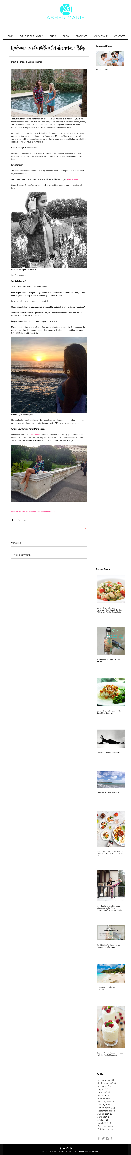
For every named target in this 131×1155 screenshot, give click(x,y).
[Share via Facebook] (12, 520)
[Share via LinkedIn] (25, 520)
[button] (31, 36)
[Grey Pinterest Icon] (112, 1138)
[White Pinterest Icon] (71, 1148)
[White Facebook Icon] (60, 1148)
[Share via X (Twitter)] (19, 520)
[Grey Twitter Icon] (103, 1138)
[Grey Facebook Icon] (99, 1138)
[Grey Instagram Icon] (108, 1138)
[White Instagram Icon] (67, 1148)
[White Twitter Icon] (64, 1148)
